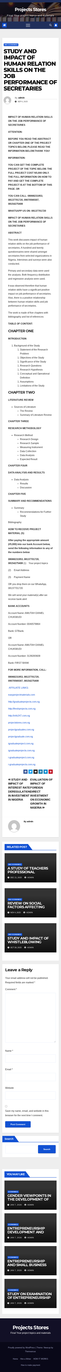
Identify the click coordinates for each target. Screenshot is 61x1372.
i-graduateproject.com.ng (21, 757)
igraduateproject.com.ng (20, 743)
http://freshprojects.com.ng (22, 708)
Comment (11, 989)
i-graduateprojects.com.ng (21, 764)
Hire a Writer (25, 1359)
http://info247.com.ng (19, 715)
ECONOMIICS (13, 1192)
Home (15, 1359)
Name (9, 1051)
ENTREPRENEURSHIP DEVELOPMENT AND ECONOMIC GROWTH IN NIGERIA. (28, 1234)
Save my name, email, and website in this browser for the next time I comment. (27, 1113)
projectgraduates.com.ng (21, 729)
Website (9, 1088)
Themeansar (30, 1351)
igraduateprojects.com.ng (21, 750)
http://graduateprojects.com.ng (24, 701)
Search (9, 1138)
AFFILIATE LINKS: (19, 688)
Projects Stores (30, 9)
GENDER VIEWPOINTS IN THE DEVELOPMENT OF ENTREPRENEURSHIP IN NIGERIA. (29, 1201)
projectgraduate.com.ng (20, 736)
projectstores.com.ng (19, 722)
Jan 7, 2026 (16, 1205)
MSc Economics (11, 45)
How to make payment (30, 1365)
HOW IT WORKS (40, 1359)
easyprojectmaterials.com (21, 694)
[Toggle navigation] (28, 25)
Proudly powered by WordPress (22, 1347)
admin (21, 97)
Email (9, 1069)
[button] (50, 25)
